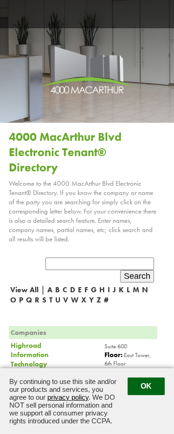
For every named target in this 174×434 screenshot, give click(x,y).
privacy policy (68, 397)
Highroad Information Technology (30, 355)
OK (146, 386)
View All (24, 290)
